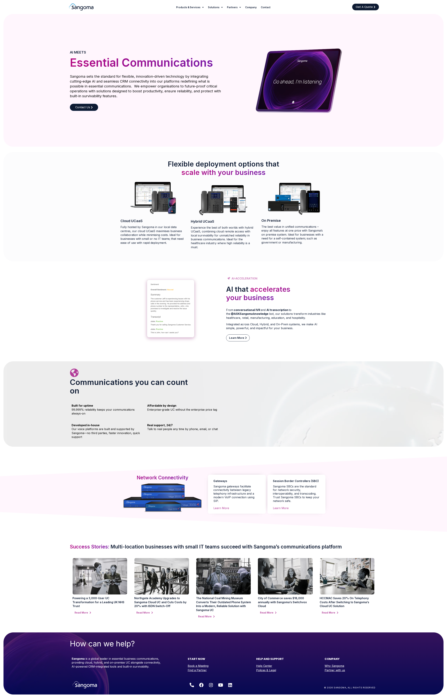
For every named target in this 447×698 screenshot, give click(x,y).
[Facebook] (201, 685)
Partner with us (335, 670)
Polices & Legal (266, 670)
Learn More (221, 508)
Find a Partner (197, 670)
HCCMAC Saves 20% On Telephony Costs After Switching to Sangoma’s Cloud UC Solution (344, 602)
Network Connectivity (162, 478)
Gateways (220, 481)
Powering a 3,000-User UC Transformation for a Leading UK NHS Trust (98, 602)
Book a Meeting (198, 666)
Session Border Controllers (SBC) (296, 481)
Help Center (264, 666)
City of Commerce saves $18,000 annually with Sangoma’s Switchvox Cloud (282, 602)
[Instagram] (211, 685)
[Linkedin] (230, 685)
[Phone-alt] (191, 685)
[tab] (237, 479)
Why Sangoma (334, 666)
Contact (265, 7)
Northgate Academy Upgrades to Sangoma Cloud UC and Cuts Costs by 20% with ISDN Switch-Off (160, 602)
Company (251, 7)
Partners (232, 7)
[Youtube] (220, 685)
